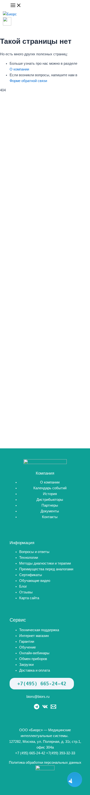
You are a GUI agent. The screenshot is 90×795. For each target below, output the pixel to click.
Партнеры (50, 505)
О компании (19, 69)
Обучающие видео (34, 581)
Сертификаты (30, 575)
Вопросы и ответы (34, 552)
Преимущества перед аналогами (46, 569)
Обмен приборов (33, 659)
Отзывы (26, 592)
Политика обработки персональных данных (45, 762)
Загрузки (26, 665)
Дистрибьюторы (49, 500)
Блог (23, 586)
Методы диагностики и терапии (45, 563)
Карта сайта (29, 598)
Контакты (50, 517)
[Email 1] (53, 708)
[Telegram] (36, 708)
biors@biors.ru (37, 697)
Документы (50, 511)
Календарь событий (49, 488)
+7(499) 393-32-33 (60, 753)
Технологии (28, 558)
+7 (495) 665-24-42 (30, 753)
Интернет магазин (34, 636)
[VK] (45, 708)
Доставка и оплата (34, 670)
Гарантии (26, 641)
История (50, 494)
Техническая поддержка (39, 630)
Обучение (27, 647)
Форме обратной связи (28, 81)
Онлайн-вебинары (34, 653)
